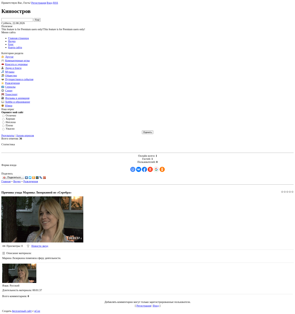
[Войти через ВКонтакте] (138, 169)
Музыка (9, 71)
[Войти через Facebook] (144, 169)
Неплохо (11, 122)
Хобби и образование (17, 101)
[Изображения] (19, 273)
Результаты (7, 135)
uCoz (37, 311)
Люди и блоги (13, 68)
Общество (11, 75)
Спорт (8, 90)
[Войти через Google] (156, 169)
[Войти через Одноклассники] (162, 169)
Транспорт (11, 94)
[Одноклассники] (34, 177)
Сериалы (10, 86)
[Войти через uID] (132, 169)
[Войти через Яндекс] (150, 169)
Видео (17, 181)
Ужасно (10, 128)
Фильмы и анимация (17, 98)
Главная (6, 181)
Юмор (8, 105)
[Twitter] (30, 177)
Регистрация (38, 2)
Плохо (9, 125)
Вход (49, 2)
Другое (9, 56)
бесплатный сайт (22, 311)
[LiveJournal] (41, 177)
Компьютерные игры (17, 60)
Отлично (11, 115)
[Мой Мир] (37, 177)
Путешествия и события (19, 79)
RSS (55, 2)
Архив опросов (25, 135)
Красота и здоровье (16, 64)
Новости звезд (39, 246)
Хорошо (10, 118)
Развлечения (12, 83)
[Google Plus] (44, 177)
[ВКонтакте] (26, 177)
